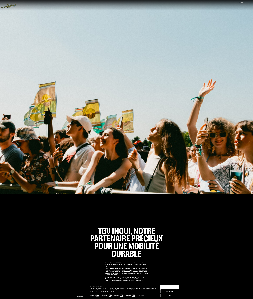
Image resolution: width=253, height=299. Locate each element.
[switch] (110, 296)
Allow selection (169, 291)
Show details (141, 295)
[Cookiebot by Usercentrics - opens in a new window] (81, 296)
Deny (170, 295)
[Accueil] (9, 6)
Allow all (170, 286)
